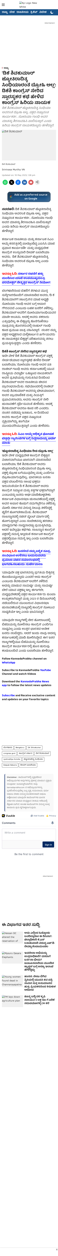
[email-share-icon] (31, 184)
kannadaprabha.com (15, 788)
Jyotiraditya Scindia (11, 759)
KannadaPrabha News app (25, 683)
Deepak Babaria (10, 765)
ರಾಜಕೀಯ (23, 12)
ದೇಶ (12, 12)
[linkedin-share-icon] (24, 184)
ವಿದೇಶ (43, 12)
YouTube (45, 670)
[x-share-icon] (11, 184)
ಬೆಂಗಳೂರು (7, 747)
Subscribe (8, 695)
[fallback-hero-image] (12, 937)
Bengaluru (20, 747)
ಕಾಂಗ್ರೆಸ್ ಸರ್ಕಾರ (25, 753)
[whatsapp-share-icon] (5, 184)
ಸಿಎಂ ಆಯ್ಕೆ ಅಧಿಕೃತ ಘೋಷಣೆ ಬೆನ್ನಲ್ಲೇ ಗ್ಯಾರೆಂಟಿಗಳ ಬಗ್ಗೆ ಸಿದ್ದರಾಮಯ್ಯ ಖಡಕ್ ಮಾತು (29, 439)
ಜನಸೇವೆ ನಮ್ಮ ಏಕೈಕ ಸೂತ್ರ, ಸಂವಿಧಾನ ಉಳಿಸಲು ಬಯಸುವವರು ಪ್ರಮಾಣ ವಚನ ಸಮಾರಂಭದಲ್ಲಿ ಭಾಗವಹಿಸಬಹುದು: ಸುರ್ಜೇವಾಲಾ (26, 558)
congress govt (9, 753)
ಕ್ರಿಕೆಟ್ (33, 12)
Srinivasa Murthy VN (13, 170)
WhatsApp (8, 662)
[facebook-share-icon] (18, 184)
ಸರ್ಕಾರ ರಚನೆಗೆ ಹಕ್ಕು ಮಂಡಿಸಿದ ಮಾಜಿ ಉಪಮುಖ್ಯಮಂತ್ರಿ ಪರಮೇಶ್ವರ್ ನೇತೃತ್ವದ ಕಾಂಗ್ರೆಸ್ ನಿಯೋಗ (26, 278)
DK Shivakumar (34, 747)
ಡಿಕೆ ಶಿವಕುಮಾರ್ (42, 753)
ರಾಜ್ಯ (5, 12)
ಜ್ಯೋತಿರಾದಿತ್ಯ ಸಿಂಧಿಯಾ (33, 759)
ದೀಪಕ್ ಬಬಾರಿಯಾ (28, 765)
